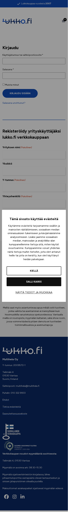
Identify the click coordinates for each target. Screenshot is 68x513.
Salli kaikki (34, 281)
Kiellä (34, 270)
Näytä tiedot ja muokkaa (33, 292)
